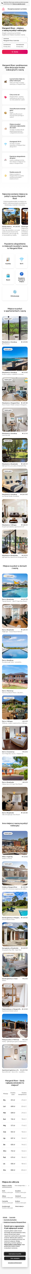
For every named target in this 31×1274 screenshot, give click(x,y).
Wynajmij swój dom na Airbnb (17, 9)
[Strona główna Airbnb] (3, 9)
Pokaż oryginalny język (18, 4)
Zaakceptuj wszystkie (15, 1254)
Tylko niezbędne (14, 1258)
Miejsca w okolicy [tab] (7, 1185)
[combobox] (14, 40)
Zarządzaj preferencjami (15, 1263)
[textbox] (8, 47)
